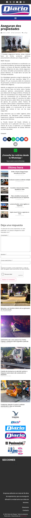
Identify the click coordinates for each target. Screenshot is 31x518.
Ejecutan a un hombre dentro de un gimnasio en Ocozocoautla (15, 309)
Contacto (26, 510)
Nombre (3, 254)
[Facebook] (7, 2)
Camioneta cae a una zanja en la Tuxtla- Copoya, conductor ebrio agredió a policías (14, 340)
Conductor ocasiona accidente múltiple (19, 179)
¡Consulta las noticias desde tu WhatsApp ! (15, 156)
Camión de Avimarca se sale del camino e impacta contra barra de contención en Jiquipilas (14, 372)
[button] (15, 18)
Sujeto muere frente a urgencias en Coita (19, 212)
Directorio (25, 507)
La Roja (25, 33)
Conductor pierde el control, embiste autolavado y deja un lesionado (13, 405)
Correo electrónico (6, 260)
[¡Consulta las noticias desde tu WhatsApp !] (15, 150)
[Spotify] (20, 2)
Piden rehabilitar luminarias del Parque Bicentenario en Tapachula (19, 196)
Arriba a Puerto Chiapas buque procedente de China (19, 172)
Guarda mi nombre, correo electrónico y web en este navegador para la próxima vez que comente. (15, 268)
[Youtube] (17, 2)
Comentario (4, 235)
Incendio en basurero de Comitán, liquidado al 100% (19, 188)
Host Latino (24, 516)
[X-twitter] (10, 2)
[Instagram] (13, 2)
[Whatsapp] (24, 2)
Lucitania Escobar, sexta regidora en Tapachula (19, 204)
